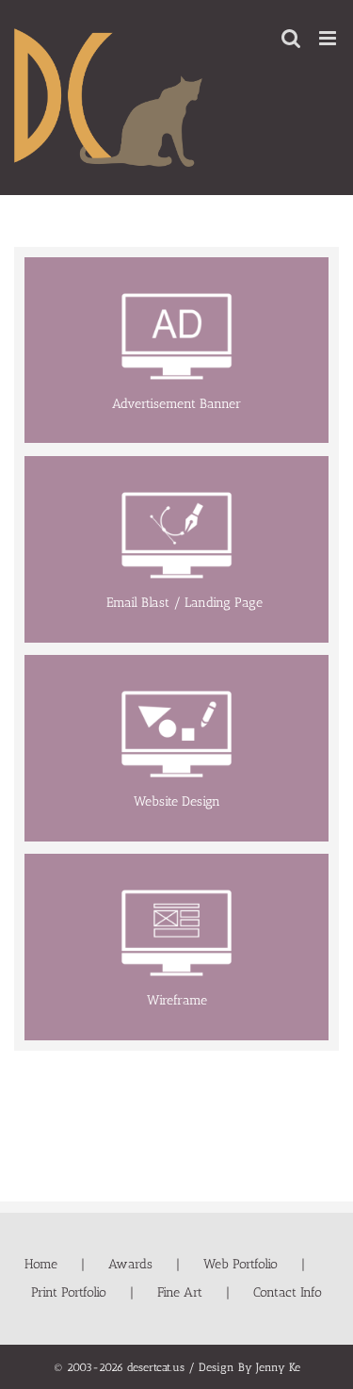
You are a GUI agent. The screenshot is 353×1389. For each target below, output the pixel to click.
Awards (130, 1264)
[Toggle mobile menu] (329, 38)
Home (40, 1264)
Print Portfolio (68, 1292)
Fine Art (179, 1292)
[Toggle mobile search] (290, 38)
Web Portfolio (240, 1264)
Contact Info (287, 1292)
